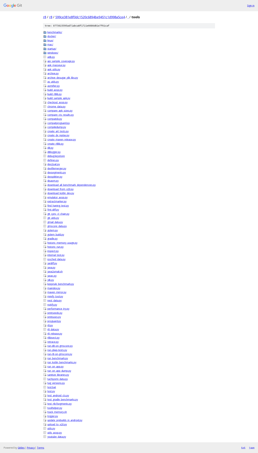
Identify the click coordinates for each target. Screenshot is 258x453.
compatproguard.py (58, 123)
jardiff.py (52, 263)
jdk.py (50, 280)
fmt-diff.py (53, 209)
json (251, 447)
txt (243, 447)
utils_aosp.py (54, 432)
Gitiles (21, 447)
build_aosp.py (54, 90)
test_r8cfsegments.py (59, 403)
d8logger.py (54, 152)
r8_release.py (54, 333)
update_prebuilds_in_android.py (64, 420)
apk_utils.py (53, 69)
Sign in (250, 5)
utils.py (51, 428)
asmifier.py (53, 85)
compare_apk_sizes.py (59, 110)
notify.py (52, 304)
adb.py (51, 57)
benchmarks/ (54, 32)
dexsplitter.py (54, 176)
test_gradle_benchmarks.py (62, 399)
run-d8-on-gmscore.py (60, 345)
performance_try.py (58, 308)
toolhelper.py (54, 408)
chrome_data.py (56, 106)
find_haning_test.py (58, 205)
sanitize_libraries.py (58, 374)
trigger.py (52, 416)
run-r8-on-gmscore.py (59, 354)
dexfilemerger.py (56, 168)
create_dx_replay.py (58, 135)
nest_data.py (54, 300)
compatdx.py (54, 118)
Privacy (31, 447)
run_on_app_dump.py (59, 370)
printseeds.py (54, 313)
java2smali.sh (55, 271)
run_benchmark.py (57, 358)
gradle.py (52, 238)
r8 (44, 17)
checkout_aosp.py (57, 102)
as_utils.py (53, 81)
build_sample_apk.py (58, 98)
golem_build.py (55, 234)
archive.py (53, 73)
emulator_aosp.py (57, 197)
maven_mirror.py (56, 292)
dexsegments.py (56, 172)
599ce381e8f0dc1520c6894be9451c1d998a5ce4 (90, 17)
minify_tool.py (55, 296)
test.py (51, 391)
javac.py (52, 275)
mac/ (50, 44)
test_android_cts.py (58, 395)
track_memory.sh (57, 412)
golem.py (52, 230)
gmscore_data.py (57, 226)
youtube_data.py (56, 436)
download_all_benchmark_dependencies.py (71, 185)
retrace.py (53, 341)
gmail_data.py (55, 222)
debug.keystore (56, 156)
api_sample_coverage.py (61, 61)
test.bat (51, 387)
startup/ (51, 48)
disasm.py (53, 180)
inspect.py (53, 251)
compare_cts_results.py (60, 114)
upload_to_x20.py (57, 424)
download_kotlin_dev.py (60, 193)
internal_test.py (55, 255)
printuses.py (54, 317)
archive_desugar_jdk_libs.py (62, 77)
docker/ (51, 36)
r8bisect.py (53, 337)
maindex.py (53, 288)
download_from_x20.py (60, 189)
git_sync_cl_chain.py (58, 213)
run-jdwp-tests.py (57, 350)
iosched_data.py (56, 259)
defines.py (53, 160)
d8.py (50, 147)
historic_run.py (55, 246)
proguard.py (54, 321)
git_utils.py (53, 217)
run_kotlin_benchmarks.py (61, 362)
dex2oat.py (53, 164)
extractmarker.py (57, 201)
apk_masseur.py (56, 65)
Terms (40, 447)
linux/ (50, 40)
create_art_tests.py (58, 131)
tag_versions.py (56, 383)
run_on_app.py (55, 366)
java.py (51, 267)
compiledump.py (56, 127)
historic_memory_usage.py (62, 242)
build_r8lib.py (54, 94)
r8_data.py (53, 329)
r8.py (50, 325)
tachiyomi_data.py (57, 379)
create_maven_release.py (61, 139)
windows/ (52, 52)
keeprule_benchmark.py (60, 284)
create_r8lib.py (55, 143)
